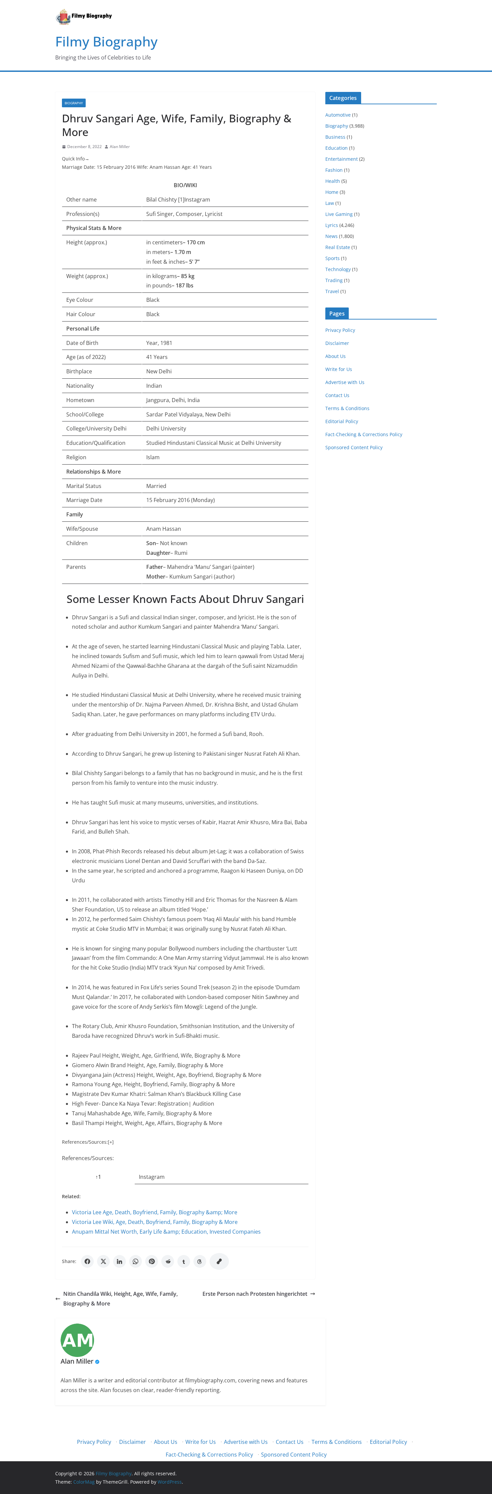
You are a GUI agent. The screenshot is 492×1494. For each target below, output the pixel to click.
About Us (335, 356)
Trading (334, 280)
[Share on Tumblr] (183, 1261)
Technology (338, 269)
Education (336, 148)
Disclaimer (337, 343)
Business (335, 137)
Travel (332, 291)
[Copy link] (219, 1261)
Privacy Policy (340, 330)
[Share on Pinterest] (151, 1261)
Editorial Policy (341, 421)
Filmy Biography (106, 41)
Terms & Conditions (347, 408)
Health (332, 181)
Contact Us (337, 395)
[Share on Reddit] (167, 1261)
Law (329, 203)
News (331, 236)
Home (331, 192)
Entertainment (341, 159)
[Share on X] (103, 1261)
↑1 (98, 1176)
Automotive (338, 115)
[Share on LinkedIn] (119, 1261)
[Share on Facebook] (87, 1261)
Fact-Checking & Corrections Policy (363, 434)
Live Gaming (339, 214)
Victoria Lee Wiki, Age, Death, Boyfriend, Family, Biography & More (155, 1222)
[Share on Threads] (199, 1261)
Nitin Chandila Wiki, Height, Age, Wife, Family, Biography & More (120, 1298)
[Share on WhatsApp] (135, 1261)
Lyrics (331, 225)
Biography (74, 103)
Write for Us (338, 369)
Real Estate (337, 247)
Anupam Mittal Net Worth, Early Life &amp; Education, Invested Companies (166, 1231)
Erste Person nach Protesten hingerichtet (254, 1293)
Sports (332, 258)
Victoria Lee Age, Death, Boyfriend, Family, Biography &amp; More (154, 1212)
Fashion (334, 170)
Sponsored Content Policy (354, 447)
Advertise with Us (344, 382)
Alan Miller (120, 146)
